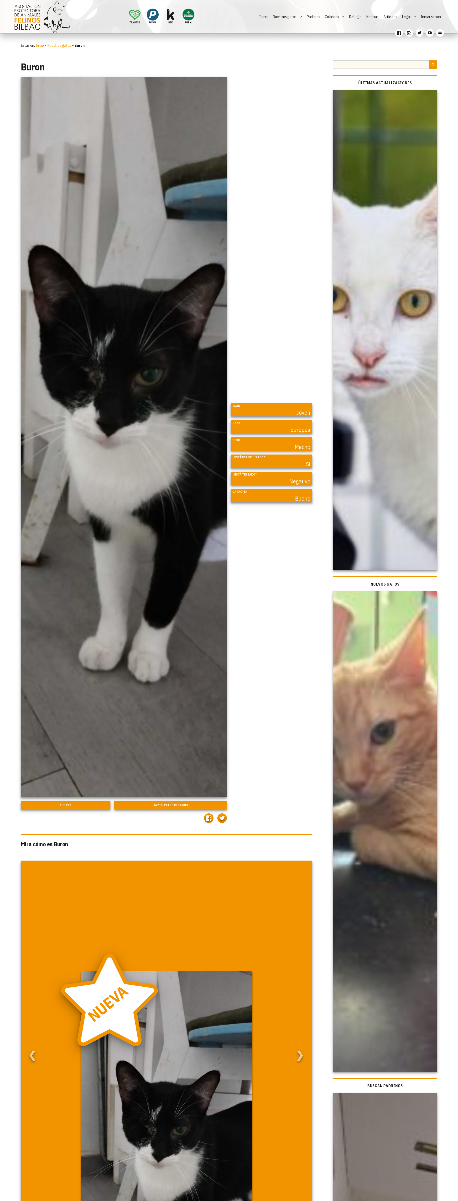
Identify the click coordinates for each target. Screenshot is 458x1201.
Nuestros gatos (285, 16)
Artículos (390, 16)
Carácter (240, 492)
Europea (300, 430)
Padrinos (313, 16)
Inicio (263, 16)
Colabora (332, 16)
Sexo (236, 440)
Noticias (372, 16)
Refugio (355, 16)
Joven (303, 412)
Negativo (299, 481)
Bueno (302, 498)
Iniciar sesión (431, 16)
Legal (406, 16)
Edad (236, 406)
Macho (302, 447)
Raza (236, 423)
